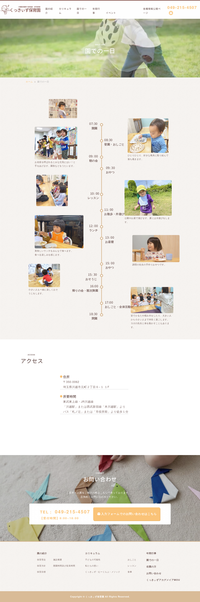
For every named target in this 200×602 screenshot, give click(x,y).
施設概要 (57, 559)
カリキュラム (65, 11)
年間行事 (96, 11)
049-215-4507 (182, 7)
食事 (130, 571)
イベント (111, 13)
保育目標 (41, 571)
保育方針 (41, 565)
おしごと (132, 559)
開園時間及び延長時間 (64, 565)
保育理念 (41, 559)
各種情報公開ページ (152, 11)
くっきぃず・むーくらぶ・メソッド (102, 571)
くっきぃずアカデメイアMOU (163, 580)
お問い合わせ (153, 573)
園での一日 (82, 11)
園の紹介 (49, 11)
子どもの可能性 (92, 559)
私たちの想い (91, 565)
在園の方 (151, 566)
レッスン (132, 565)
